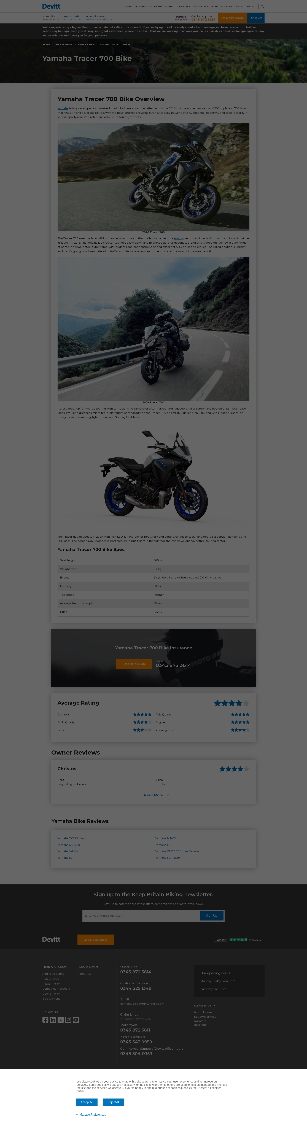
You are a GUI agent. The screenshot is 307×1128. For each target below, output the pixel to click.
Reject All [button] (113, 1102)
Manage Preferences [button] (93, 1114)
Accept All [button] (87, 1102)
